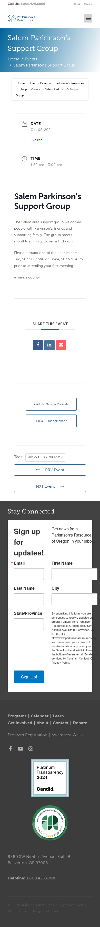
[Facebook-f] (10, 748)
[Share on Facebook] (38, 345)
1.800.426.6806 (33, 4)
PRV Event (54, 469)
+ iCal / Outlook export (51, 421)
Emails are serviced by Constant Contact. (74, 656)
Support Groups (31, 89)
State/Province (28, 613)
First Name (62, 563)
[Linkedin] (49, 345)
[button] (88, 18)
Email (19, 563)
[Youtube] (20, 748)
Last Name (24, 588)
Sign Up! (29, 677)
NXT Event (45, 486)
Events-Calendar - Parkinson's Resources (57, 83)
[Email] (61, 345)
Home (21, 83)
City (55, 588)
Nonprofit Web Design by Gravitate (35, 911)
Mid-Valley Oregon (45, 457)
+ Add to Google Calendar (51, 404)
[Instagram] (30, 748)
